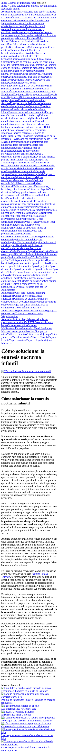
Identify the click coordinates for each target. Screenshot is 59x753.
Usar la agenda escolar (32, 278)
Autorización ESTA (24, 322)
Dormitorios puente (36, 301)
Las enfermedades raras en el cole (18, 708)
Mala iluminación (26, 168)
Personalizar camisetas (22, 201)
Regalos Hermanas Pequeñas (29, 310)
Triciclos (16, 278)
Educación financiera (12, 91)
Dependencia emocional (24, 79)
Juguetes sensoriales (22, 153)
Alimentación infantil (19, 23)
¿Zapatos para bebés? (36, 286)
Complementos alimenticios (32, 64)
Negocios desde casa (18, 189)
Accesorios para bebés (33, 11)
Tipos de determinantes (19, 266)
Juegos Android (22, 147)
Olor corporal (32, 195)
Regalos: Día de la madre (21, 242)
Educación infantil (10, 8)
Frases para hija (22, 124)
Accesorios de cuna (11, 11)
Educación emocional (38, 88)
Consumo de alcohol (25, 298)
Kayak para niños (43, 156)
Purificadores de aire (19, 227)
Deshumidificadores (17, 82)
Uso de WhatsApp (34, 280)
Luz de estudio (42, 165)
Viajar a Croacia (39, 337)
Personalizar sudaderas (38, 204)
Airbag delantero (27, 319)
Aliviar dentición (19, 26)
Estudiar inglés (34, 115)
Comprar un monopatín (32, 67)
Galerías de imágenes (19, 2)
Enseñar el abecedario (23, 109)
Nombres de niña (16, 195)
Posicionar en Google (34, 212)
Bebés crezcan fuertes (20, 41)
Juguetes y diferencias (22, 156)
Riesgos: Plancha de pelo (19, 245)
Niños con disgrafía (39, 189)
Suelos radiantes (16, 257)
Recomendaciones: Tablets (23, 236)
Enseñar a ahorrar (15, 106)
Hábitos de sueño (22, 130)
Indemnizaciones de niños (21, 141)
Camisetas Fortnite (19, 50)
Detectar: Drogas (17, 301)
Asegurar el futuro (17, 35)
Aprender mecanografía (21, 32)
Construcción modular (22, 70)
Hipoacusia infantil (31, 135)
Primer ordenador (19, 215)
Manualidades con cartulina (20, 171)
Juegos (10, 147)
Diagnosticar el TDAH (22, 85)
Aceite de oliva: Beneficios (28, 14)
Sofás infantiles (36, 254)
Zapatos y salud (16, 286)
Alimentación (8, 292)
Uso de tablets (17, 280)
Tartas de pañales (37, 260)
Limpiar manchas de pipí (22, 162)
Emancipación (25, 100)
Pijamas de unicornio (24, 207)
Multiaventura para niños (26, 186)
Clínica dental (30, 59)
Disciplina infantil (17, 88)
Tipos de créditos (40, 263)
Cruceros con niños (17, 325)
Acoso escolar (21, 17)
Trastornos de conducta (21, 275)
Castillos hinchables (17, 56)
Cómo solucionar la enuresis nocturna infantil (33, 5)
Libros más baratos (26, 159)
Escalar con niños (36, 112)
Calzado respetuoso (38, 47)
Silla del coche (21, 254)
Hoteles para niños (20, 331)
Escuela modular (18, 115)
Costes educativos (30, 73)
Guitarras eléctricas (34, 127)
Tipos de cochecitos (21, 263)
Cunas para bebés (35, 76)
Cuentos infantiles (16, 76)
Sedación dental (19, 251)
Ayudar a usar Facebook (24, 38)
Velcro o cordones (21, 283)
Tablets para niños (18, 260)
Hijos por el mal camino (25, 304)
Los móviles (29, 165)
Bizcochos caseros (18, 47)
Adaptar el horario (38, 17)
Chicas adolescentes (24, 295)
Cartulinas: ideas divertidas (21, 53)
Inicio (4, 2)
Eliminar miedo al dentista (34, 97)
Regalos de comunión (23, 239)
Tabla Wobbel (32, 257)
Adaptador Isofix (10, 319)
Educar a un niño (32, 91)
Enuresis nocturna (17, 112)
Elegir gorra (19, 94)
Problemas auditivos (14, 218)
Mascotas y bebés (35, 174)
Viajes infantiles (9, 316)
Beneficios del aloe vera (19, 44)
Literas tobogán (15, 165)
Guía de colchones (14, 127)
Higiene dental (13, 135)
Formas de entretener (24, 121)
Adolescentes (8, 289)
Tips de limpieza (24, 272)
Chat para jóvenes (24, 292)
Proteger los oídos (21, 224)
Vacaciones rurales (21, 337)
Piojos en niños (17, 209)
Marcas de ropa (18, 174)
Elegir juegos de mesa (37, 94)
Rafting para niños (18, 230)
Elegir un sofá (14, 97)
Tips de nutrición (41, 272)
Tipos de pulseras (43, 269)
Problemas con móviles (18, 307)
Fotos (33, 2)
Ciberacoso (17, 59)
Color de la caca (39, 62)
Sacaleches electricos (19, 248)
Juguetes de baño (22, 150)
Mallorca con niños (17, 334)
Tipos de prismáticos (23, 269)
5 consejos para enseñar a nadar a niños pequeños (26, 720)
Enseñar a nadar (32, 106)
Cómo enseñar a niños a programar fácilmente (25, 726)
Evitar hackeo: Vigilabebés (26, 118)
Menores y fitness (23, 180)
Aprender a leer (18, 29)
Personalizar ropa (18, 204)
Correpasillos (14, 73)
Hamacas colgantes (21, 133)
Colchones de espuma (19, 62)
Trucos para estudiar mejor (29, 313)
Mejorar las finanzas (24, 177)
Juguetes (8, 150)
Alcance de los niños (24, 20)
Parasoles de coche (16, 198)
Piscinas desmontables (36, 209)
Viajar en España (34, 340)
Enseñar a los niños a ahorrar (16, 714)
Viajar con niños (17, 340)
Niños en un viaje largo (39, 334)
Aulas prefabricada (37, 35)
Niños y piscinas (20, 192)
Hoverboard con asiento (23, 138)
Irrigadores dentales (17, 144)
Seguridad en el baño (39, 251)
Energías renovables (20, 103)
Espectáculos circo (24, 328)
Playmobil (17, 212)
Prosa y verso (31, 221)
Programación (17, 221)
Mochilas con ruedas (22, 183)
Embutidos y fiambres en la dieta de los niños (24, 691)
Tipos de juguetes (40, 266)
